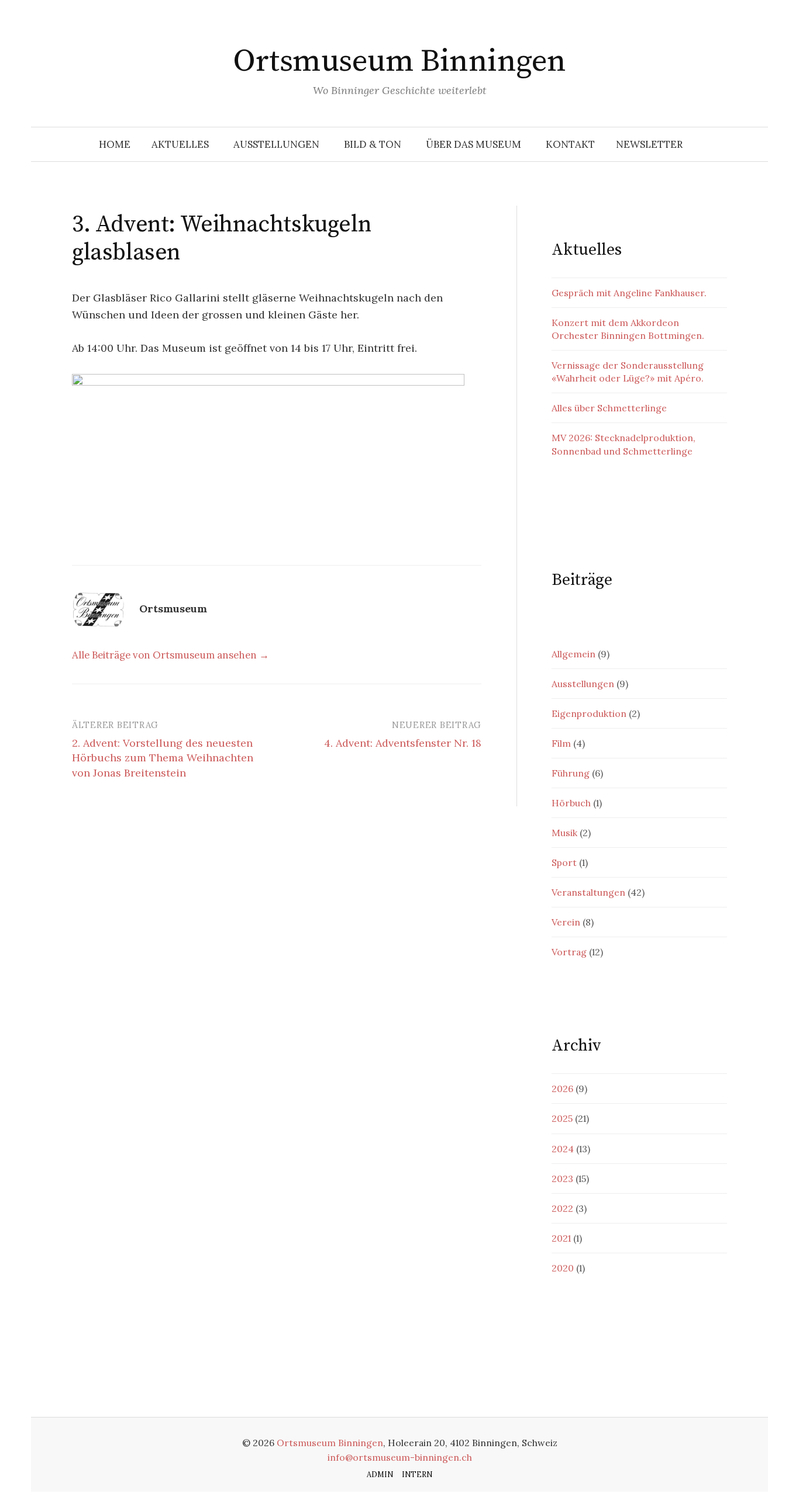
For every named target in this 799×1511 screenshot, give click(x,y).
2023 (562, 1178)
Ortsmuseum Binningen (399, 61)
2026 (562, 1088)
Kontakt (570, 144)
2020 (563, 1268)
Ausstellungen (276, 144)
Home (114, 144)
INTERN (417, 1474)
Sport (564, 862)
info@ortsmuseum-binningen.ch (400, 1457)
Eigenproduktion (589, 713)
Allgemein (573, 654)
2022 (562, 1208)
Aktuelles (180, 144)
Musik (564, 832)
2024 (563, 1149)
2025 (562, 1118)
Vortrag (569, 952)
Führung (571, 773)
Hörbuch (571, 803)
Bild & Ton (372, 144)
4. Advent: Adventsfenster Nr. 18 (402, 743)
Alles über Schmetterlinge (609, 408)
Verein (566, 922)
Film (561, 743)
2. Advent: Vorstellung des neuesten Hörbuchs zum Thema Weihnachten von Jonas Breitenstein (162, 757)
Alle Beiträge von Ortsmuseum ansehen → (170, 655)
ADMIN (380, 1474)
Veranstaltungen (588, 892)
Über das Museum (473, 144)
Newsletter (649, 144)
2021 (561, 1238)
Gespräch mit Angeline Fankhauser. (629, 293)
